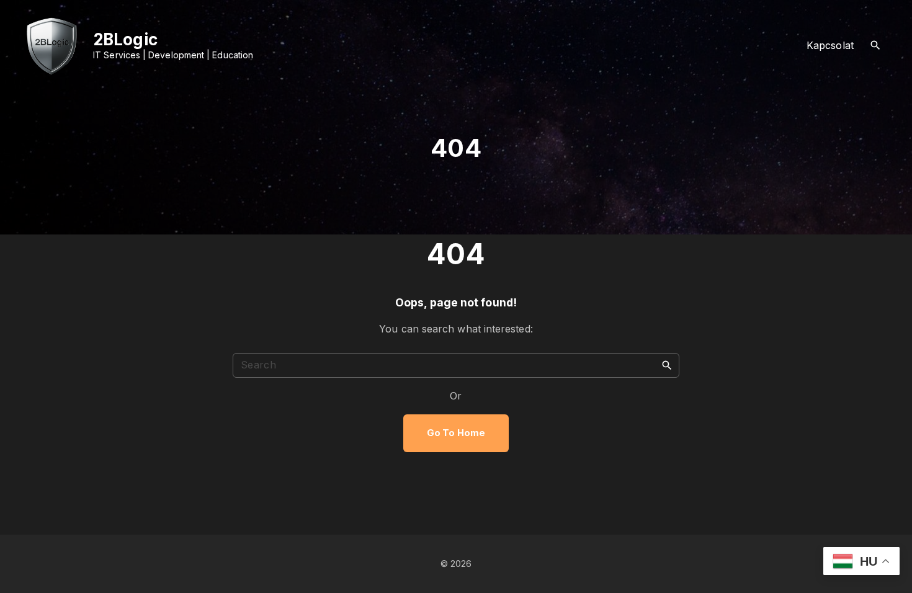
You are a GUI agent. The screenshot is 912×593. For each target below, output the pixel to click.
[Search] (667, 365)
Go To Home (456, 433)
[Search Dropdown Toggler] (875, 46)
